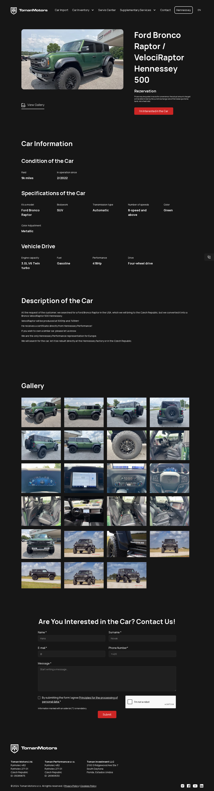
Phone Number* (118, 648)
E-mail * (42, 648)
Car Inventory (80, 10)
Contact (165, 10)
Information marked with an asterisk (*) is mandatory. (62, 708)
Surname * (115, 632)
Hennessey (183, 10)
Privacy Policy (71, 785)
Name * (42, 632)
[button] (83, 10)
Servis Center (107, 10)
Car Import (61, 10)
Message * (44, 663)
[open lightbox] (41, 412)
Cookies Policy (88, 785)
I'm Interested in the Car (153, 111)
